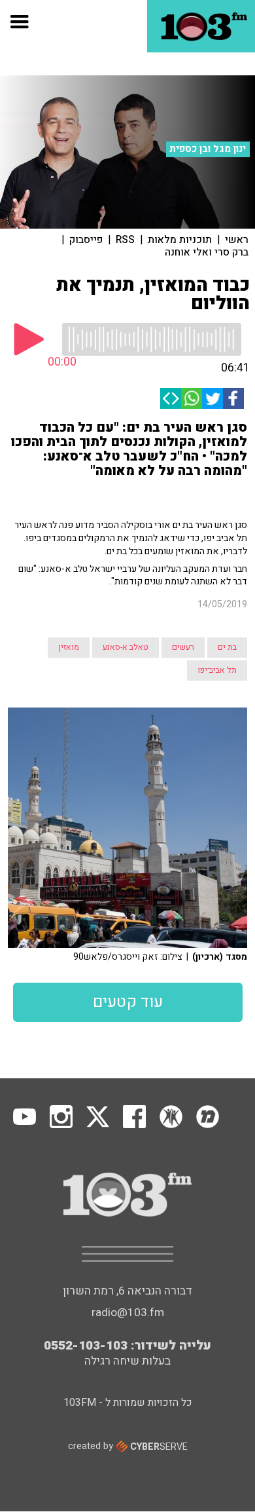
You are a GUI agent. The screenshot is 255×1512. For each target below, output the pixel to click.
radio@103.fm (128, 1312)
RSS (125, 239)
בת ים (227, 647)
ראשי (236, 239)
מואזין (68, 647)
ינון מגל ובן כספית (207, 149)
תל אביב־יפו (217, 670)
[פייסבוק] (233, 398)
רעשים (183, 647)
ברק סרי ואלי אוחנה (206, 252)
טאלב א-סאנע (125, 647)
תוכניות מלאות (180, 239)
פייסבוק (86, 239)
